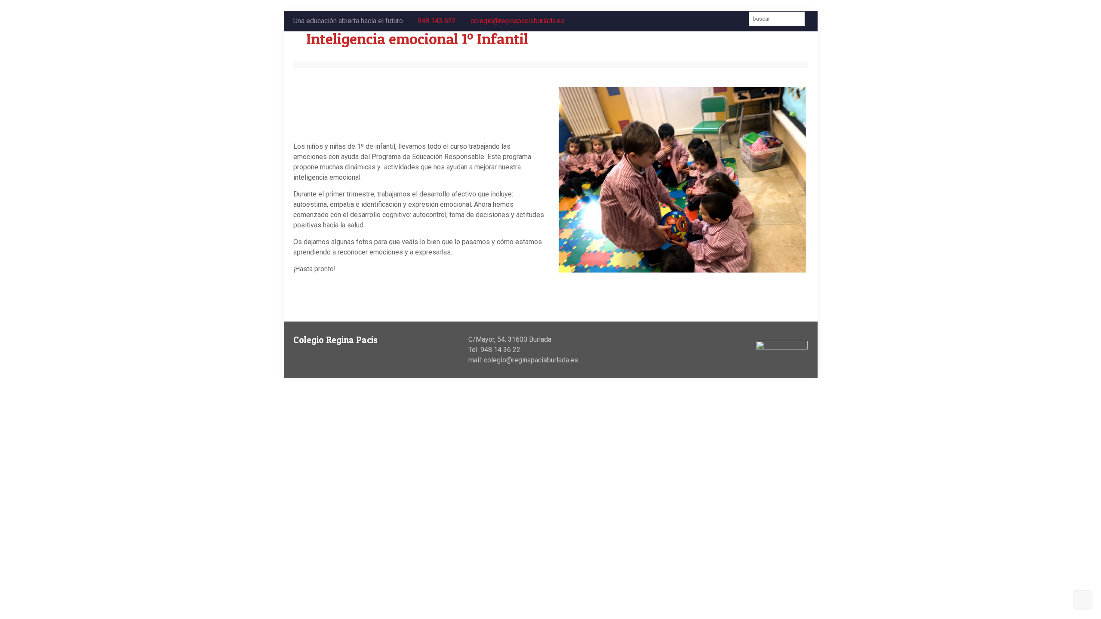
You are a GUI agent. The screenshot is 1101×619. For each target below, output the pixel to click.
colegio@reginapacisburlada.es (518, 21)
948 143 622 (437, 21)
